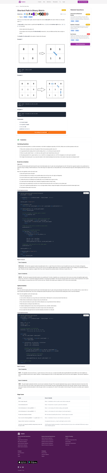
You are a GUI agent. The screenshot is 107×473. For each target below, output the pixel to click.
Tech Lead (67, 445)
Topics (19, 456)
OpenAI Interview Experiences (47, 438)
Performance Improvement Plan (71, 439)
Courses (39, 1)
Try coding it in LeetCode (40, 132)
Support (43, 456)
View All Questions (80, 44)
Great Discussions (21, 452)
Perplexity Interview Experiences (47, 441)
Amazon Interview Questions (23, 443)
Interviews (49, 1)
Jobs (44, 1)
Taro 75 (19, 438)
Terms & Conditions (45, 454)
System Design (68, 441)
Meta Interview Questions (22, 441)
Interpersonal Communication (70, 443)
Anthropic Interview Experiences (47, 439)
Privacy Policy (44, 452)
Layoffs (66, 438)
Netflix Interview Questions (23, 446)
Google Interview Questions (23, 439)
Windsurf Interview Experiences (47, 443)
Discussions (55, 1)
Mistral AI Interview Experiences (47, 445)
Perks (19, 454)
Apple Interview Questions (22, 445)
